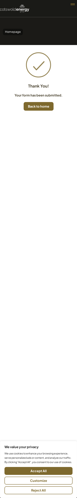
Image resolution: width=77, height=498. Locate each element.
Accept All (38, 471)
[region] (38, 469)
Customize (38, 480)
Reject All (38, 490)
